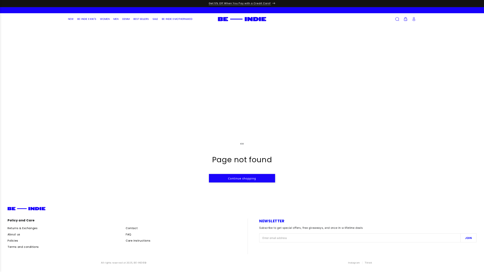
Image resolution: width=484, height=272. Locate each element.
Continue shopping (242, 178)
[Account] (414, 19)
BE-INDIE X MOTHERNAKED (177, 19)
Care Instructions (138, 241)
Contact (132, 228)
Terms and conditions (23, 247)
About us (14, 234)
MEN (116, 19)
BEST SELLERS (141, 19)
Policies (13, 241)
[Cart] (405, 19)
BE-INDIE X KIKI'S (86, 19)
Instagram (354, 262)
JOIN (468, 238)
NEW (71, 19)
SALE (155, 19)
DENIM (126, 19)
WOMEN (105, 19)
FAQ (128, 234)
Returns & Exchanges (22, 228)
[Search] (397, 19)
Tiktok (368, 262)
